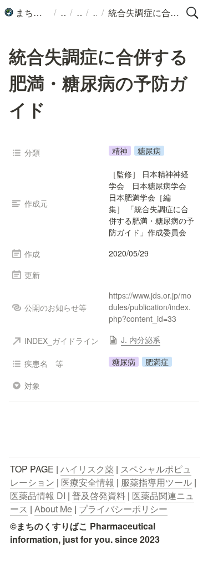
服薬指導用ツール (156, 482)
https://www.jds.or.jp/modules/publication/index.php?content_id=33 (150, 307)
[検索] (192, 13)
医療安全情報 (87, 482)
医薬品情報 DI (37, 495)
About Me (53, 508)
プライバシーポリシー (123, 508)
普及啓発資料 (98, 495)
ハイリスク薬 (87, 468)
